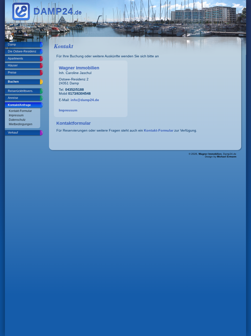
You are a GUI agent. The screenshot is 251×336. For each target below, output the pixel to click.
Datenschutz (17, 120)
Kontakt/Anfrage (19, 105)
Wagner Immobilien (210, 154)
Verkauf (13, 132)
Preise (12, 72)
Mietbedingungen (20, 124)
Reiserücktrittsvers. (20, 91)
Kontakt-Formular (20, 111)
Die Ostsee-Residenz (22, 51)
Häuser (13, 65)
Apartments (15, 58)
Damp (12, 44)
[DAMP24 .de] (48, 19)
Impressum (16, 115)
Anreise (13, 98)
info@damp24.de (85, 100)
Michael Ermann (226, 156)
